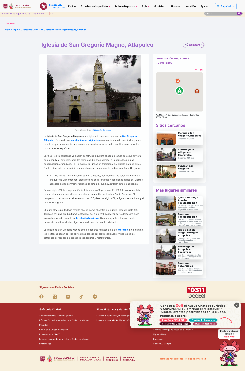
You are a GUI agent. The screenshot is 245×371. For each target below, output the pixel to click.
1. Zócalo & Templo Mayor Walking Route (115, 315)
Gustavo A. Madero (162, 343)
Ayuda (204, 6)
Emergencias (45, 343)
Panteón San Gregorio (186, 167)
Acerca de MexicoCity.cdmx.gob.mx (56, 315)
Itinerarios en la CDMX (49, 334)
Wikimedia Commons (102, 130)
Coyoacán (157, 339)
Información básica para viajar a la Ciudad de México (63, 320)
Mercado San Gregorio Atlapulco (189, 134)
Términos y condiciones (171, 359)
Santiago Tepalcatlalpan (187, 215)
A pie (144, 6)
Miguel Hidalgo (160, 334)
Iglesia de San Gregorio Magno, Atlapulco (188, 232)
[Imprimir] (201, 69)
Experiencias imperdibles (94, 6)
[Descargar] (196, 69)
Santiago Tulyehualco (185, 264)
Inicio (7, 29)
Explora (72, 6)
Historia (175, 6)
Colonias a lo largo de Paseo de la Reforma (173, 329)
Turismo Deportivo (125, 6)
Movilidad (159, 6)
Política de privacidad (195, 359)
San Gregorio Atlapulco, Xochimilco (186, 152)
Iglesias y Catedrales (33, 29)
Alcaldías (191, 6)
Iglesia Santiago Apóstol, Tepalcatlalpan (188, 200)
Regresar (10, 23)
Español (226, 6)
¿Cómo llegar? (164, 62)
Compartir (195, 44)
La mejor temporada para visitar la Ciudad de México (63, 339)
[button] (179, 92)
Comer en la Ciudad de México (53, 329)
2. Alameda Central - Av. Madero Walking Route (118, 320)
